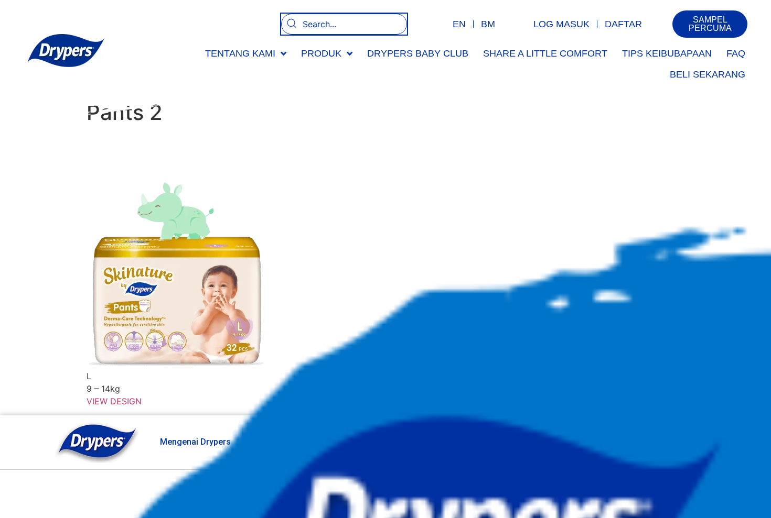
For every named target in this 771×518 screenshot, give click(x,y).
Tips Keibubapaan (667, 53)
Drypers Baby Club (417, 53)
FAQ (735, 53)
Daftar (623, 24)
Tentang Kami (240, 53)
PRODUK (321, 53)
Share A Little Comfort (545, 53)
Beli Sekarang (707, 74)
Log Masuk (561, 24)
